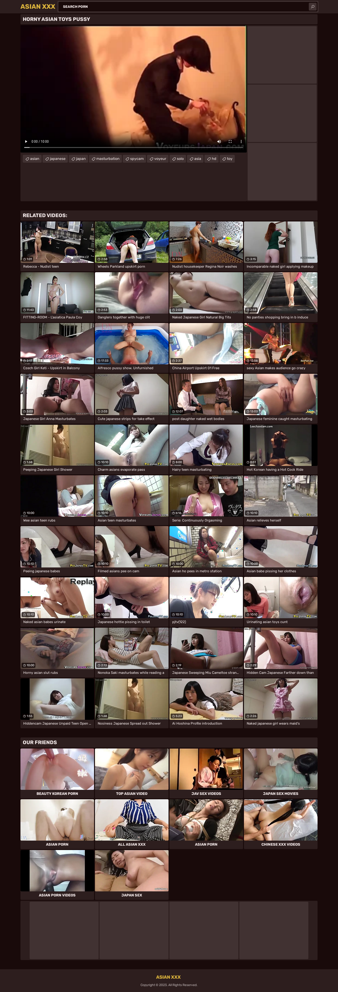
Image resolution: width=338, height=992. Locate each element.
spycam (137, 158)
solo (180, 158)
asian (34, 158)
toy (229, 158)
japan (81, 158)
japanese (58, 158)
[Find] (313, 7)
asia (197, 158)
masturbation (108, 158)
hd (214, 158)
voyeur (160, 158)
